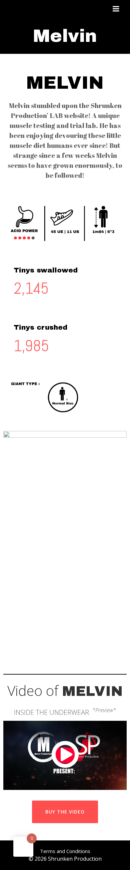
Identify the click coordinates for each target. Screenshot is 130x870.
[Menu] (116, 9)
